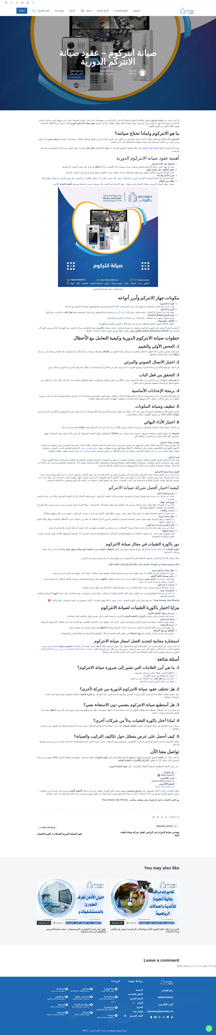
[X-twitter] (33, 3)
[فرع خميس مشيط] (81, 998)
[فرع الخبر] (81, 990)
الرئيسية (136, 11)
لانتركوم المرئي (121, 312)
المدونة (72, 11)
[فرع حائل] (81, 1013)
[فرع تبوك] (57, 1005)
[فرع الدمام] (57, 990)
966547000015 (165, 997)
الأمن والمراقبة (76, 74)
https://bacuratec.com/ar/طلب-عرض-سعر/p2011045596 (67, 649)
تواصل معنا (59, 11)
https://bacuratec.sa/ (155, 549)
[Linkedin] (22, 3)
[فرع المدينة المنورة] (81, 1005)
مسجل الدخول (195, 966)
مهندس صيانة (86, 448)
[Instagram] (11, 3)
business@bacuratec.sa (160, 1011)
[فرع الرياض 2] (106, 999)
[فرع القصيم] (57, 998)
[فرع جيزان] (57, 1013)
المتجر (86, 11)
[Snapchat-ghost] (27, 3)
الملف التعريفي (41, 11)
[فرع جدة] (106, 1016)
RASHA (132, 74)
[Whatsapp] (209, 1028)
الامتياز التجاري (103, 11)
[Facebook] (6, 3)
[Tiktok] (17, 3)
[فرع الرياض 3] (106, 1008)
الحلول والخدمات (121, 11)
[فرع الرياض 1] (106, 990)
